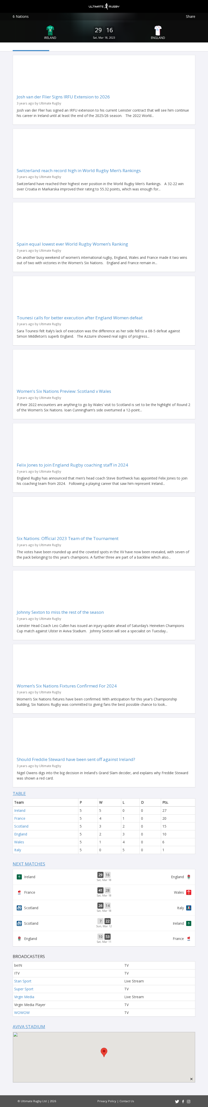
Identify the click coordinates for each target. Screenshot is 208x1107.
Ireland (50, 38)
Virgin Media (24, 996)
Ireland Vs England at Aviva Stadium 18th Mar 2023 (104, 877)
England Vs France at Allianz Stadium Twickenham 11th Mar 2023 (104, 938)
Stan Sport (22, 981)
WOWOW (22, 1012)
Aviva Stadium (29, 1026)
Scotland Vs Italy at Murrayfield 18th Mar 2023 (104, 907)
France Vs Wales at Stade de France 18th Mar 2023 (104, 892)
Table (19, 793)
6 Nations (21, 16)
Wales (19, 842)
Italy (17, 849)
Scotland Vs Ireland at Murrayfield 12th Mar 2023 (104, 923)
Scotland (21, 826)
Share (190, 16)
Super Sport (23, 988)
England (158, 38)
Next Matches (29, 864)
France (19, 818)
